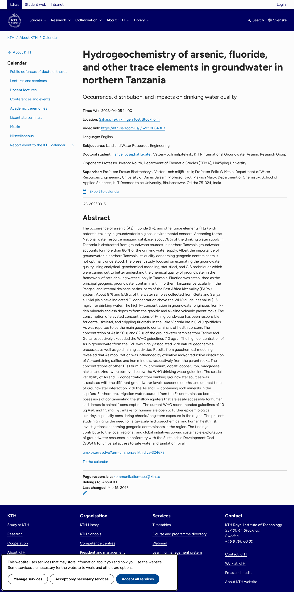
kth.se (15, 4)
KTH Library (89, 525)
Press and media (238, 572)
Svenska (280, 20)
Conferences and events (30, 99)
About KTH (29, 37)
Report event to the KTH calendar (37, 145)
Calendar (50, 37)
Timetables (162, 525)
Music (15, 127)
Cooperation (17, 543)
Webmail (160, 543)
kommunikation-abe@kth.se (137, 476)
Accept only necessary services (81, 579)
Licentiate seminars (26, 117)
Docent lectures (23, 90)
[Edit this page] (85, 492)
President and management (102, 552)
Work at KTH (235, 563)
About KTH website (241, 582)
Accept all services (138, 579)
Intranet (57, 4)
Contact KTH (236, 554)
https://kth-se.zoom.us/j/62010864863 (133, 128)
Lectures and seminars (28, 81)
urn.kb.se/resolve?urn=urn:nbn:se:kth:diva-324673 (123, 452)
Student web (35, 4)
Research (15, 534)
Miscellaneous (22, 136)
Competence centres (97, 543)
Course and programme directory (179, 534)
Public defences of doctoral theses (38, 71)
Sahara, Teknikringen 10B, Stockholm (129, 119)
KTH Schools (90, 534)
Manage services (28, 579)
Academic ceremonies (28, 108)
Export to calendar (104, 191)
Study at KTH (18, 525)
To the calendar (95, 461)
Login (281, 4)
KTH (10, 37)
